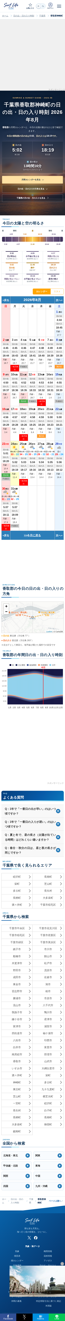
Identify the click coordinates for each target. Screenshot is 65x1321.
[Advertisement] (32, 56)
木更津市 (17, 963)
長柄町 (17, 897)
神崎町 (17, 1082)
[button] (16, 1155)
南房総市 (17, 1054)
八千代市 (48, 1005)
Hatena (40, 1319)
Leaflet (49, 631)
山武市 (48, 1061)
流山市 (17, 1005)
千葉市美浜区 (48, 942)
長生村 (48, 890)
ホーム (5, 16)
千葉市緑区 (16, 942)
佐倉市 (48, 977)
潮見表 (17, 1256)
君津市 (48, 1019)
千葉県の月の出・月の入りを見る (31, 198)
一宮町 (17, 1103)
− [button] (6, 611)
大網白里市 (48, 1068)
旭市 (48, 984)
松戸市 (48, 963)
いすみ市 (17, 1068)
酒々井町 (17, 904)
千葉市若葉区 (48, 935)
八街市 (17, 1040)
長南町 (48, 876)
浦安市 (48, 1026)
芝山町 (48, 883)
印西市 (48, 1040)
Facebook (8, 1319)
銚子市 (17, 949)
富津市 (17, 1026)
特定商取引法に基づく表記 (48, 1301)
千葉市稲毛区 (48, 904)
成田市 (17, 977)
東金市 (17, 984)
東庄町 (17, 1089)
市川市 (48, 949)
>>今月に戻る (32, 535)
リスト (57, 291)
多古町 (17, 890)
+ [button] (6, 606)
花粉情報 (48, 1256)
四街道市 (17, 1033)
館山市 (48, 956)
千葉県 (42, 16)
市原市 (48, 998)
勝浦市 (17, 998)
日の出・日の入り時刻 (23, 16)
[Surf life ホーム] (11, 6)
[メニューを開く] (59, 6)
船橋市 (17, 956)
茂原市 (48, 970)
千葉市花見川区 (48, 928)
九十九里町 (48, 1089)
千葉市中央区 (17, 928)
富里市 (48, 1047)
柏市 (48, 991)
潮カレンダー (17, 1260)
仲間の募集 (16, 1301)
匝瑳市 (48, 1054)
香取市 (17, 1061)
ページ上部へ (56, 1201)
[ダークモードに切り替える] (41, 6)
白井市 (17, 1047)
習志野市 (17, 991)
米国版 (48, 1306)
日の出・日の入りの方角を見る (31, 189)
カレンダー (41, 291)
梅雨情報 (48, 1251)
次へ (58, 300)
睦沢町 (17, 876)
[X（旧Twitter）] (29, 1238)
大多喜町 (48, 897)
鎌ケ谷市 (17, 1019)
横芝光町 (48, 1096)
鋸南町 (17, 1131)
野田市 (17, 970)
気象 (17, 1251)
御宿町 (48, 1124)
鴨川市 (48, 1012)
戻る (6, 300)
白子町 (48, 1110)
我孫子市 (17, 1012)
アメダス (48, 1260)
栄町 (17, 883)
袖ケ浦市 (48, 1033)
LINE (57, 1319)
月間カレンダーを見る (31, 180)
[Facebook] (35, 1238)
